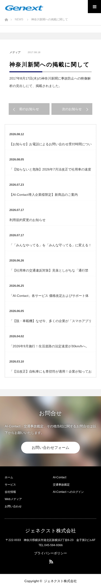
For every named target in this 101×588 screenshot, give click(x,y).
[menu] (94, 6)
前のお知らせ (29, 109)
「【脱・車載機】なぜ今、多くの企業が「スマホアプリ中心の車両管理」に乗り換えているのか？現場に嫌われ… (50, 323)
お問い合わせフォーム (50, 448)
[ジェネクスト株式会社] (24, 8)
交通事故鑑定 (61, 484)
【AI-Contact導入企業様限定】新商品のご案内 (43, 194)
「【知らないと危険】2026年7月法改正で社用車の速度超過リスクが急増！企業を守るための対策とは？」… (50, 171)
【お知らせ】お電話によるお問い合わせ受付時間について (50, 146)
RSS (50, 560)
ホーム (9, 477)
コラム (40, 159)
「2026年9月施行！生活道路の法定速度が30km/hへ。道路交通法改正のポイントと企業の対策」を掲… (49, 348)
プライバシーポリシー (50, 553)
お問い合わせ (13, 506)
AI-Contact (59, 477)
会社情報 (10, 492)
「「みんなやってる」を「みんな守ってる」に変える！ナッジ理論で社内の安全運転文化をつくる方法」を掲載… (50, 247)
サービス (10, 484)
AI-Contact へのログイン (68, 492)
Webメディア (13, 499)
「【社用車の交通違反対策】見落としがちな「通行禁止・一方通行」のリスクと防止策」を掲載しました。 (48, 272)
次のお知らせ (72, 109)
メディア (15, 52)
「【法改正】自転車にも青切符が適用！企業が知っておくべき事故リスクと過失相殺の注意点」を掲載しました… (50, 373)
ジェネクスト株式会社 (50, 530)
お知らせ (40, 134)
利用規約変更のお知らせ (27, 220)
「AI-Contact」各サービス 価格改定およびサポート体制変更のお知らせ (49, 297)
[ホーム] (6, 18)
